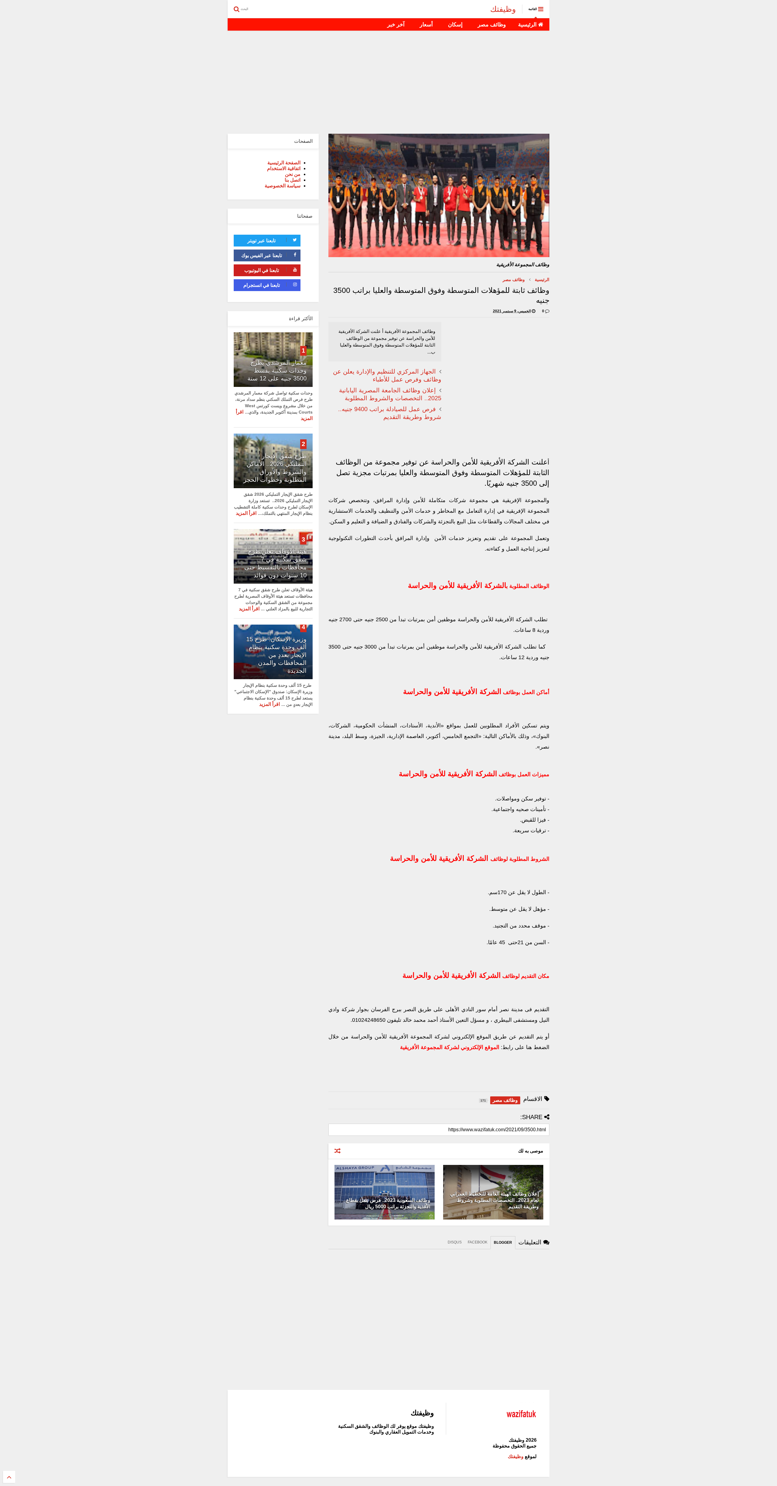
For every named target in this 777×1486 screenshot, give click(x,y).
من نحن (292, 174)
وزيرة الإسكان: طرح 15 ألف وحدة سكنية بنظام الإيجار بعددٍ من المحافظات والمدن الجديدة (276, 655)
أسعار (426, 25)
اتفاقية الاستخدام (283, 168)
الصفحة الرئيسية (283, 162)
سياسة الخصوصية (282, 185)
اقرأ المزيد (246, 513)
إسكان (455, 25)
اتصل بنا (292, 180)
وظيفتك (503, 9)
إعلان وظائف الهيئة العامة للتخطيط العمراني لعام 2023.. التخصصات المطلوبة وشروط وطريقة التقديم (494, 1200)
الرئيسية (528, 25)
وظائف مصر (492, 25)
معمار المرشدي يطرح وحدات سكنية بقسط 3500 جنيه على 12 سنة (277, 370)
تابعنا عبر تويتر (261, 240)
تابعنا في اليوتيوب (261, 270)
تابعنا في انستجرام (261, 285)
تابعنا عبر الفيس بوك (261, 255)
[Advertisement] (388, 82)
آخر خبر (396, 25)
